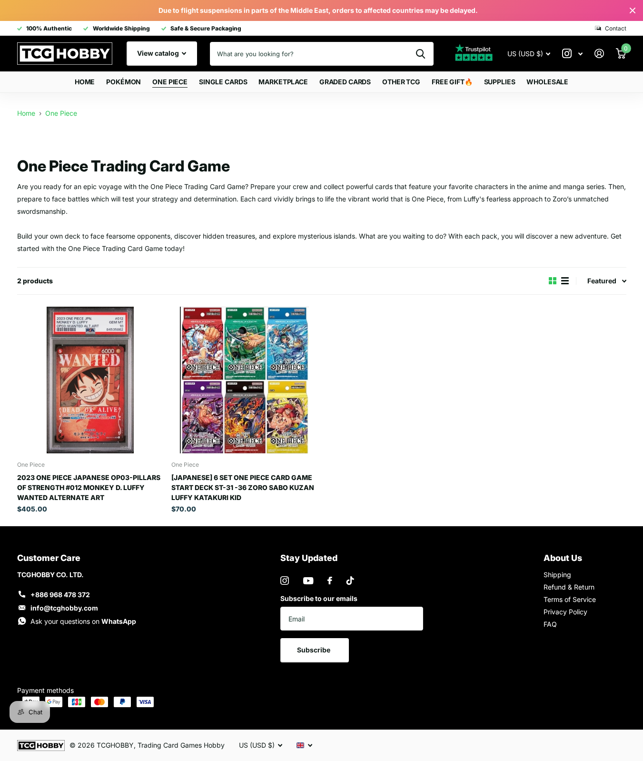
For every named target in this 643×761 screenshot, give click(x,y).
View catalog (158, 53)
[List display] (565, 280)
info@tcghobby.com (64, 608)
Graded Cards (345, 82)
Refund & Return (569, 587)
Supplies (499, 82)
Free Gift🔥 (452, 82)
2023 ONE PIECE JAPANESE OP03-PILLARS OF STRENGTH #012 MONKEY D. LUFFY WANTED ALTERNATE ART (88, 487)
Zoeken (420, 54)
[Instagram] (284, 580)
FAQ (550, 624)
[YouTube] (308, 580)
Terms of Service (570, 599)
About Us (563, 558)
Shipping (557, 575)
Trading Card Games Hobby (181, 745)
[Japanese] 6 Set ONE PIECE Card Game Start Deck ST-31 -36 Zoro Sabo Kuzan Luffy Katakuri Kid (242, 487)
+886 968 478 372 (60, 595)
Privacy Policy (565, 612)
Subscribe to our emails (318, 598)
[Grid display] (552, 280)
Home (85, 82)
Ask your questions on (83, 621)
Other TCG (401, 82)
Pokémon (123, 82)
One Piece (170, 82)
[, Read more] (572, 53)
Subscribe (314, 650)
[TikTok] (350, 580)
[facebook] (329, 580)
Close (632, 10)
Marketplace (282, 82)
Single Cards (223, 82)
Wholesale (547, 82)
